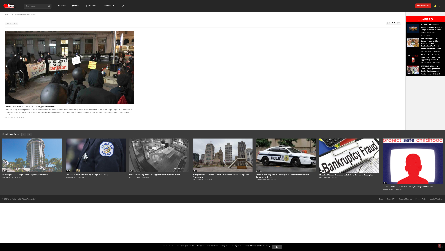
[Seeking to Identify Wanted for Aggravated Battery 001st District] (159, 155)
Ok (277, 247)
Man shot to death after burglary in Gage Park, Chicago (88, 175)
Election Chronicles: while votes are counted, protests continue (30, 107)
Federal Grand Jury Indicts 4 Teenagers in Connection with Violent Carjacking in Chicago (282, 176)
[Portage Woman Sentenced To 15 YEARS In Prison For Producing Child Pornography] (223, 155)
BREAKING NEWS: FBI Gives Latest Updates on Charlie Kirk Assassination (431, 68)
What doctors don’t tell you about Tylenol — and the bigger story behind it (431, 57)
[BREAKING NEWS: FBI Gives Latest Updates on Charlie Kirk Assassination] (413, 70)
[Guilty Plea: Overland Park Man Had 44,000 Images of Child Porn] (413, 161)
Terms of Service (405, 199)
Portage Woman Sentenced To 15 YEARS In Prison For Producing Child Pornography (221, 176)
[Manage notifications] (439, 246)
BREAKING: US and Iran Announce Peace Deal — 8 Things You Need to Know (431, 27)
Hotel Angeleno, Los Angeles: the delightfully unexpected (25, 175)
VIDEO (76, 6)
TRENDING (91, 6)
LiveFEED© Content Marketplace (113, 6)
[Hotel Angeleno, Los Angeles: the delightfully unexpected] (32, 155)
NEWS (62, 6)
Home (381, 199)
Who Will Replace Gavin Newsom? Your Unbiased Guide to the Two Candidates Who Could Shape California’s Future (431, 43)
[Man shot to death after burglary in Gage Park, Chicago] (96, 155)
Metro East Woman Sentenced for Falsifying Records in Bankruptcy (346, 175)
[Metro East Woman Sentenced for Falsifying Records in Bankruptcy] (349, 156)
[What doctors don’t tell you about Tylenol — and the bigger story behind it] (413, 58)
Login (439, 6)
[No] (442, 247)
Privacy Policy (421, 199)
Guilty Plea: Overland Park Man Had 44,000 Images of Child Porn (408, 187)
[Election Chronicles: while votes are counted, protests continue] (69, 67)
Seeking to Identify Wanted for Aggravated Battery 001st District (154, 175)
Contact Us (391, 199)
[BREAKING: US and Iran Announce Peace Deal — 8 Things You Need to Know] (413, 28)
